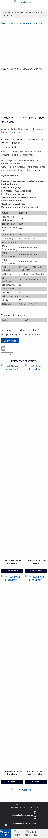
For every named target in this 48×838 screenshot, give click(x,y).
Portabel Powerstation (12, 132)
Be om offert (10, 340)
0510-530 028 (15, 807)
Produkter (14, 12)
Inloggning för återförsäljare (23, 815)
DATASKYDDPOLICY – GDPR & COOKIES (24, 823)
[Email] (3, 348)
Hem (5, 12)
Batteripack (36, 129)
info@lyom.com (31, 807)
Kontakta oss (31, 834)
